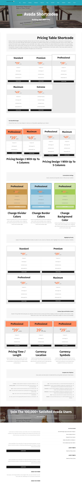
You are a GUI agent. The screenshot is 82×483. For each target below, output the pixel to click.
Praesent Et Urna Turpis (70, 437)
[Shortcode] (41, 14)
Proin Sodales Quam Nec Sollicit (69, 442)
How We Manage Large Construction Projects (66, 431)
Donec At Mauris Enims (70, 434)
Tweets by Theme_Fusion (71, 450)
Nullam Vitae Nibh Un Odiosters (69, 440)
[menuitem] (73, 2)
